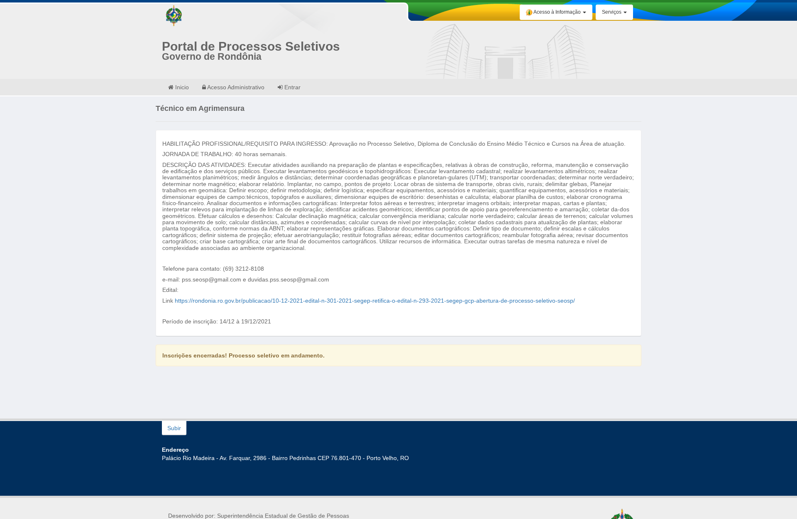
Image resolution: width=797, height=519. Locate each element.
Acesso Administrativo (235, 87)
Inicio (181, 87)
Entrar (292, 87)
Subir (174, 428)
